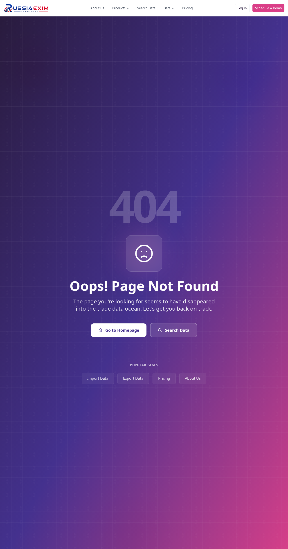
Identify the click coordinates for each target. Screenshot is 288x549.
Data (167, 8)
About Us (97, 8)
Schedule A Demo (268, 8)
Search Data (146, 8)
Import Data (97, 378)
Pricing (187, 8)
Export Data (133, 378)
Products (119, 8)
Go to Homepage (122, 330)
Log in (242, 8)
